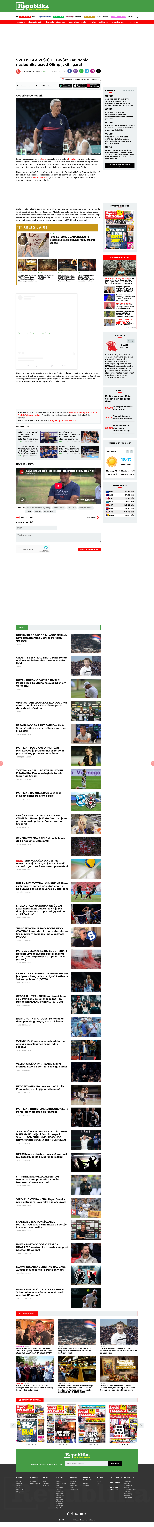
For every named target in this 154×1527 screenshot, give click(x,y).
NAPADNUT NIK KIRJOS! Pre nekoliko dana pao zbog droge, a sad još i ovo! (40, 1020)
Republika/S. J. (35, 72)
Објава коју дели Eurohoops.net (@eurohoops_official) (46, 366)
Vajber (38, 415)
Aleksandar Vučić (35, 22)
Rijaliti (72, 1483)
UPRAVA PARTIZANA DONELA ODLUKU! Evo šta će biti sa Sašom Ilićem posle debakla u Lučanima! (41, 705)
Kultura (72, 1487)
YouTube (93, 412)
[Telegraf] (87, 71)
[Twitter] (98, 71)
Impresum (127, 1481)
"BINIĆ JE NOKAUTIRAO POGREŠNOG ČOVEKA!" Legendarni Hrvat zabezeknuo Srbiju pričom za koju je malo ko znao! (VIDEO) (42, 932)
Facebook (73, 412)
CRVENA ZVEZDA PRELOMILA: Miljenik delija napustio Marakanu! (40, 839)
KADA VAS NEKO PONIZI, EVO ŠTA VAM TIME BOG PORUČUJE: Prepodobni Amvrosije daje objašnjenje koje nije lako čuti (66, 278)
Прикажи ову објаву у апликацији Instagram (35, 333)
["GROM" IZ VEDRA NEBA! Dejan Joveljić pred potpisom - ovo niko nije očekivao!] (86, 1208)
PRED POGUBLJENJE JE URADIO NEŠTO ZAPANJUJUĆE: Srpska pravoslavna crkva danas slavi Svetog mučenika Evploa (86, 278)
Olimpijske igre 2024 (86, 508)
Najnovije (110, 90)
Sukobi (46, 1485)
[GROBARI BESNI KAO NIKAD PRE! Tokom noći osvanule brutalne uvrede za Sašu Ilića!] (86, 666)
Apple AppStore (69, 420)
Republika (128, 1478)
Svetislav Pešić (40, 177)
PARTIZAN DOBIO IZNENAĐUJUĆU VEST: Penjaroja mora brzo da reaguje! (42, 1110)
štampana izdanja (31, 1400)
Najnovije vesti (27, 1314)
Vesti (34, 16)
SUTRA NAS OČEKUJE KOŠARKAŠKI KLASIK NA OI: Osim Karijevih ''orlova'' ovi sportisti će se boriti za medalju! (28, 450)
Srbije (44, 159)
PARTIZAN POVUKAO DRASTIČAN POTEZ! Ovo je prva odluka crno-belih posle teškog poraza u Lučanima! (40, 750)
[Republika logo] (32, 6)
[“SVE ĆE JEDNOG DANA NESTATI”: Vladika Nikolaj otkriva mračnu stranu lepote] (33, 245)
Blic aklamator (49, 511)
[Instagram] (92, 71)
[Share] (19, 1322)
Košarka (20, 441)
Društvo (19, 1487)
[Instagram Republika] (86, 1514)
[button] (129, 341)
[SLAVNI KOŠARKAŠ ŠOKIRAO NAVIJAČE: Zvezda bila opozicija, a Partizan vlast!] (86, 1275)
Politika (19, 1383)
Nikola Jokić (72, 508)
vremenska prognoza (120, 443)
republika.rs (74, 1520)
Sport (46, 72)
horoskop (120, 335)
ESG (98, 1483)
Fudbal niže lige (61, 1484)
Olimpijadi (72, 159)
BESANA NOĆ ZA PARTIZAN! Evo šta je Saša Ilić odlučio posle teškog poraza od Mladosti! (41, 728)
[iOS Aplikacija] (79, 86)
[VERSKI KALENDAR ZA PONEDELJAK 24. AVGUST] (47, 265)
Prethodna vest (27, 517)
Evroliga (59, 1506)
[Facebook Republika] (68, 1514)
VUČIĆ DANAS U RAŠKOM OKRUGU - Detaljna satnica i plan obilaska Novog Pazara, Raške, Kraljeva (118, 140)
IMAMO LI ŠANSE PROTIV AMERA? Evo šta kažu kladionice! (69, 449)
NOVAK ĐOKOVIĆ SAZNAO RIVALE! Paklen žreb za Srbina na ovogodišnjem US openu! (41, 683)
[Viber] (75, 71)
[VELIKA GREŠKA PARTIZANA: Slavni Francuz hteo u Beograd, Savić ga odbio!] (86, 1072)
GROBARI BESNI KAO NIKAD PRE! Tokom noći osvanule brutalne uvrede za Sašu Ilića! (42, 660)
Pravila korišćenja (127, 1484)
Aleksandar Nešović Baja (55, 22)
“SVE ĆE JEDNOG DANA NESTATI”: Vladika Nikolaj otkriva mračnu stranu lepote (72, 239)
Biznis (100, 1478)
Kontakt (126, 1492)
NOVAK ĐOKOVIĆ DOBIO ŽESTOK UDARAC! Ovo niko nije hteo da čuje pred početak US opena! (42, 1247)
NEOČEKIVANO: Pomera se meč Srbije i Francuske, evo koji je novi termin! (41, 1088)
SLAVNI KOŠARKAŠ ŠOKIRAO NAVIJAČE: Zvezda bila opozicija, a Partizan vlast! (41, 1268)
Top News (115, 1483)
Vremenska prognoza (20, 1491)
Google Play (54, 420)
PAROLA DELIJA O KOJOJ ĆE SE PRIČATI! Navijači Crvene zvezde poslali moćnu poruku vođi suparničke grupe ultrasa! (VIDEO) (42, 955)
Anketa (120, 390)
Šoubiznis (74, 1485)
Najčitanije (128, 90)
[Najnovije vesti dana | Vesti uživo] (58, 16)
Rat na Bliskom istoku (77, 22)
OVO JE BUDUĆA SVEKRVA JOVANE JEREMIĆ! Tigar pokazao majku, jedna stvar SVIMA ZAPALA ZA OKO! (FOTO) (119, 102)
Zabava (106, 16)
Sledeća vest (90, 517)
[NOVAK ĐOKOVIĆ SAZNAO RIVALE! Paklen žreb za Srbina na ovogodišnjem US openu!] (86, 688)
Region (46, 1483)
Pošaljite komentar (89, 549)
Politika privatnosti (127, 1497)
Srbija (18, 1481)
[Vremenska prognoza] (112, 461)
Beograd (19, 1483)
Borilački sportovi (59, 1493)
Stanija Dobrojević (137, 22)
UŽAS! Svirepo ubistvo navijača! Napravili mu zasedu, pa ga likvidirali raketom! (42, 1155)
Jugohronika (35, 1483)
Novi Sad (112, 451)
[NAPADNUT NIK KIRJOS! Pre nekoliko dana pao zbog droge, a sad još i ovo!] (86, 1027)
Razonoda (74, 1490)
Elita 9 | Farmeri (87, 1479)
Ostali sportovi (20, 456)
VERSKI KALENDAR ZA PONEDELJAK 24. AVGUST (46, 277)
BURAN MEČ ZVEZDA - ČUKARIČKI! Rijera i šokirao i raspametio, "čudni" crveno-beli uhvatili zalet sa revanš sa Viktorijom (42, 886)
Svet (99, 16)
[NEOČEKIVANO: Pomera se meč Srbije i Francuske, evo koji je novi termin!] (86, 1095)
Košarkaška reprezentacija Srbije (38, 508)
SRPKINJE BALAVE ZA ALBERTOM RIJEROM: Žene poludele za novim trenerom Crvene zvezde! (38, 1179)
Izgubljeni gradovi (119, 22)
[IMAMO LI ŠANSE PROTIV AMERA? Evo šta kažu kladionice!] (90, 452)
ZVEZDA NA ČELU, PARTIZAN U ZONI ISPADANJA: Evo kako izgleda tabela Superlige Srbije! (39, 773)
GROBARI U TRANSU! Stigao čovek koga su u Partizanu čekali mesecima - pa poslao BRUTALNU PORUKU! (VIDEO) (41, 999)
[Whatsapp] (81, 71)
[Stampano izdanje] (119, 230)
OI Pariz (28, 511)
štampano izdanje (119, 206)
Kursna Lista (120, 485)
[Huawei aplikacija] (93, 86)
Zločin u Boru (104, 22)
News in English (114, 1488)
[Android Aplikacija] (66, 86)
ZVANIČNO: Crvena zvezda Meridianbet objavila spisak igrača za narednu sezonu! (41, 1044)
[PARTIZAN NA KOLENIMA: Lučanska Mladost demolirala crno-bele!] (86, 801)
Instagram (84, 412)
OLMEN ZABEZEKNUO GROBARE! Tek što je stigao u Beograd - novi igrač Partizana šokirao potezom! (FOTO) (42, 976)
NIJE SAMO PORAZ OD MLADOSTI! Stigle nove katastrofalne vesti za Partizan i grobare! (42, 638)
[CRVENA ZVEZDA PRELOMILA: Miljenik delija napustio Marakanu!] (86, 846)
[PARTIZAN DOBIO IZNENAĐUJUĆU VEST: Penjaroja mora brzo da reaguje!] (86, 1117)
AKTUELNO (21, 22)
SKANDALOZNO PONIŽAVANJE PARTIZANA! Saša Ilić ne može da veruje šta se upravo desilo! (41, 1224)
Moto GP (60, 1496)
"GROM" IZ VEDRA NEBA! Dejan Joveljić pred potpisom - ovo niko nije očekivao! (41, 1200)
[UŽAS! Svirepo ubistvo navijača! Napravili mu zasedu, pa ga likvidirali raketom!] (86, 1162)
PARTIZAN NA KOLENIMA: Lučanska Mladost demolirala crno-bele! (38, 794)
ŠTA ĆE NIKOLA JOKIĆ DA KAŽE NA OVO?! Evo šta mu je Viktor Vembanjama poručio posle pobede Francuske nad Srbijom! (41, 819)
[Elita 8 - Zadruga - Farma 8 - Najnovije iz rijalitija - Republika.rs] (118, 17)
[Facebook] (69, 71)
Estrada (20, 1346)
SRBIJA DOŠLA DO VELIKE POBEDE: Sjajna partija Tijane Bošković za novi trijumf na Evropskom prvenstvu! (42, 863)
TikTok (21, 415)
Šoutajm (59, 1502)
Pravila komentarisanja (129, 1488)
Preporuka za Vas (119, 257)
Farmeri (86, 1486)
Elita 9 (85, 1484)
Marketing (127, 1494)
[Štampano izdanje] (30, 1424)
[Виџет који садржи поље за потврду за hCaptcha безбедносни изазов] (33, 549)
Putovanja (116, 1478)
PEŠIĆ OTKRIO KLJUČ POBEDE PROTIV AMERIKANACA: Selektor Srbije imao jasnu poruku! (28, 435)
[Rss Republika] (76, 1514)
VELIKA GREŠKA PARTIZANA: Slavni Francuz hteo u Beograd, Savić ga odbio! (41, 1065)
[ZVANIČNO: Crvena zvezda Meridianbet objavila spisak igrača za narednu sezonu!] (86, 1050)
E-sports (59, 1504)
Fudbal (59, 1481)
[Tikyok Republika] (72, 1514)
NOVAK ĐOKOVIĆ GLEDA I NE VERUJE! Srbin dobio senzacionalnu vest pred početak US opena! (40, 1292)
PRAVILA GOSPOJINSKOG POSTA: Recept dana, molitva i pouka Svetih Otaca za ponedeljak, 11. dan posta (27, 278)
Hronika (79, 16)
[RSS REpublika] (81, 1514)
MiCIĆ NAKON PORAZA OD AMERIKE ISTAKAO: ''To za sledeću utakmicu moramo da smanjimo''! (69, 435)
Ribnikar (92, 22)
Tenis (58, 1490)
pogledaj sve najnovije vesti (120, 165)
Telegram (29, 415)
